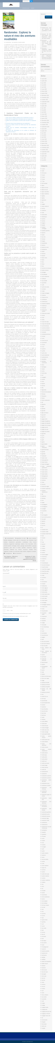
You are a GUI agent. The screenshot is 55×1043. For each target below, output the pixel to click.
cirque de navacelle (46, 323)
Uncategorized (8, 553)
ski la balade (44, 901)
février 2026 (44, 91)
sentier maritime (45, 876)
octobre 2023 (45, 149)
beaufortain (44, 243)
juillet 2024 (44, 130)
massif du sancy (45, 571)
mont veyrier (44, 600)
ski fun (43, 899)
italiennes (44, 496)
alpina (43, 198)
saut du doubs (45, 859)
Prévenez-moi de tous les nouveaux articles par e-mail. (16, 616)
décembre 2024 (45, 120)
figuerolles (44, 389)
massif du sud (45, 573)
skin (43, 909)
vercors (43, 986)
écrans (34, 542)
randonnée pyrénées (46, 812)
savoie (43, 861)
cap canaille (44, 280)
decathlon (44, 359)
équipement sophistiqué (14, 544)
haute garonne (45, 460)
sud (43, 924)
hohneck (44, 480)
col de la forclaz (45, 325)
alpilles (43, 195)
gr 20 (43, 435)
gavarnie (43, 404)
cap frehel (44, 282)
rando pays (44, 755)
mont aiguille (44, 590)
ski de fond (44, 894)
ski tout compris (45, 905)
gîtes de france (45, 412)
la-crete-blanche (10, 538)
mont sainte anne (46, 594)
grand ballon (44, 444)
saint (43, 849)
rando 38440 (44, 721)
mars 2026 (44, 89)
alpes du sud (45, 189)
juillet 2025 (44, 105)
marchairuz (44, 556)
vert (43, 990)
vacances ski (44, 953)
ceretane (44, 289)
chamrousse (44, 301)
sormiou (44, 913)
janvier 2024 (44, 143)
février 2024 (44, 141)
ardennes (44, 210)
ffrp (42, 387)
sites (43, 886)
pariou (43, 654)
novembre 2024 (45, 122)
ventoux (43, 984)
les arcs (43, 525)
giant (43, 406)
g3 (42, 402)
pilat (43, 672)
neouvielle (44, 624)
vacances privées (45, 951)
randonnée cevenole (46, 777)
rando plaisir (44, 759)
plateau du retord (46, 692)
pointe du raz (45, 696)
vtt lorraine (44, 1024)
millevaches (44, 585)
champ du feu (45, 297)
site (42, 884)
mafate (43, 546)
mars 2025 (44, 114)
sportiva (43, 921)
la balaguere (44, 506)
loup (43, 542)
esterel (43, 379)
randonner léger (45, 818)
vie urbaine (33, 551)
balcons (43, 232)
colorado (44, 332)
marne (43, 560)
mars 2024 (44, 139)
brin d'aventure (30, 540)
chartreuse (44, 305)
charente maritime (46, 303)
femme (43, 385)
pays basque (44, 662)
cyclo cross (44, 353)
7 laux (43, 181)
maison (43, 548)
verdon (43, 988)
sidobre (43, 882)
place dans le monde (15, 547)
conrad (43, 336)
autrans (43, 218)
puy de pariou (45, 709)
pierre (43, 670)
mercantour (44, 581)
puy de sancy (45, 711)
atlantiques (44, 216)
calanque (44, 278)
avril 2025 (44, 112)
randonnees (29, 547)
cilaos (43, 319)
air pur (30, 538)
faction (43, 383)
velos (43, 982)
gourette (44, 433)
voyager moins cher (46, 1015)
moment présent (7, 545)
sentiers (24, 551)
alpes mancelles (45, 191)
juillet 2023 (44, 155)
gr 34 (43, 437)
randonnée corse (45, 783)
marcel (43, 552)
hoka (43, 482)
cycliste (43, 350)
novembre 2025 (45, 97)
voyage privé (44, 1009)
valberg (43, 957)
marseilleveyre (45, 563)
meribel (43, 583)
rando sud (44, 761)
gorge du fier (44, 419)
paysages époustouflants (26, 545)
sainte (43, 851)
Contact (32, 8)
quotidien (24, 547)
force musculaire (29, 544)
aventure (34, 538)
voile (43, 1001)
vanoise (43, 965)
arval (43, 212)
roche (43, 838)
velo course (44, 969)
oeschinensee (45, 635)
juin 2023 (44, 158)
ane (43, 202)
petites (43, 664)
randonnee (44, 773)
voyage (43, 1005)
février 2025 (44, 116)
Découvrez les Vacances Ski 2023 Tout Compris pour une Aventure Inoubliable (46, 43)
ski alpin (43, 890)
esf (42, 375)
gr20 (43, 439)
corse (43, 338)
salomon (44, 855)
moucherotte (45, 610)
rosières (43, 844)
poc (43, 694)
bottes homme (45, 270)
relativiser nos (13, 549)
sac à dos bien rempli (17, 551)
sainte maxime (45, 853)
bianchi (43, 255)
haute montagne (45, 464)
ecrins (43, 371)
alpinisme (44, 200)
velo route (44, 976)
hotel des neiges (45, 486)
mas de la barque (46, 565)
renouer (20, 549)
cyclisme (44, 348)
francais (43, 394)
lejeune (43, 523)
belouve (43, 253)
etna (43, 381)
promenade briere (46, 702)
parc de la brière (45, 641)
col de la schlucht (45, 328)
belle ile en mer (45, 247)
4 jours (43, 177)
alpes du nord (45, 187)
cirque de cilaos (45, 321)
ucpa (43, 944)
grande (43, 451)
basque (43, 239)
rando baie (44, 723)
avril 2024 (44, 137)
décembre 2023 (45, 145)
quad (43, 717)
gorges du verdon (46, 431)
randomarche (45, 771)
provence (44, 707)
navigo (43, 622)
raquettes (44, 834)
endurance (6, 544)
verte (43, 992)
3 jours (43, 175)
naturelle (44, 620)
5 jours (43, 179)
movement (44, 616)
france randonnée (46, 400)
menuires (44, 577)
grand (43, 442)
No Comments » (18, 553)
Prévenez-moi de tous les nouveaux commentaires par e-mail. (17, 613)
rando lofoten (45, 741)
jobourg (43, 498)
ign (42, 494)
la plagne (44, 508)
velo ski (43, 978)
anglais (43, 204)
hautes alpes (44, 474)
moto (43, 608)
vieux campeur (45, 994)
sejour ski (44, 867)
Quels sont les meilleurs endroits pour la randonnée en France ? (20, 117)
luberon (43, 544)
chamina (44, 295)
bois (43, 266)
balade (43, 225)
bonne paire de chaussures (19, 540)
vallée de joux (45, 963)
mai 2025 (44, 110)
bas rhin (43, 237)
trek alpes (44, 940)
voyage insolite (45, 1007)
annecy (43, 208)
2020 (43, 170)
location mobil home (46, 533)
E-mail (4, 592)
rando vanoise (45, 767)
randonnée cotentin (46, 785)
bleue (43, 264)
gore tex (43, 417)
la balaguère (44, 504)
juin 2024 (44, 133)
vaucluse (44, 967)
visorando (44, 999)
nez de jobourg (45, 626)
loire (43, 535)
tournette (44, 936)
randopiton (44, 830)
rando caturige (45, 732)
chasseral (44, 307)
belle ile (43, 245)
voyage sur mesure (46, 1013)
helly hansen (44, 478)
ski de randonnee (46, 896)
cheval (43, 315)
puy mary (44, 713)
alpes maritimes (45, 193)
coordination (25, 542)
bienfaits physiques (8, 540)
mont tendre (44, 596)
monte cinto (44, 606)
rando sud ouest (45, 763)
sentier (43, 871)
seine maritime (45, 865)
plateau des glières (46, 686)
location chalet (45, 531)
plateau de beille (45, 682)
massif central (45, 567)
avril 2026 (44, 87)
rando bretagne (45, 727)
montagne (14, 545)
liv (42, 527)
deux (43, 364)
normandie (44, 633)
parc (43, 639)
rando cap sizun (45, 729)
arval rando (44, 214)
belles (43, 251)
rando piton (44, 757)
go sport (44, 414)
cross (43, 346)
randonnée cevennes (46, 775)
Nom (4, 586)
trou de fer (44, 942)
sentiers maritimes (46, 880)
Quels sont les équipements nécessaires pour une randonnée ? (19, 119)
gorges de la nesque (46, 425)
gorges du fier (45, 427)
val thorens (44, 955)
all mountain (44, 183)
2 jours (43, 168)
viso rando (44, 997)
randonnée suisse (46, 814)
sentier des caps (45, 874)
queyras (43, 719)
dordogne (44, 367)
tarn (43, 930)
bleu (43, 262)
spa (43, 917)
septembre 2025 (45, 101)
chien (43, 317)
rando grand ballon (46, 734)
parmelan (44, 656)
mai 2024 (44, 135)
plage (43, 680)
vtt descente (44, 1019)
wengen (43, 1028)
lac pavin (44, 519)
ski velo (43, 907)
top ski (43, 934)
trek (43, 938)
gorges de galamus (46, 421)
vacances (44, 949)
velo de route (45, 972)
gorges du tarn (45, 429)
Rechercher (43, 14)
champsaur (44, 299)
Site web (4, 598)
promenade (44, 700)
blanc (43, 259)
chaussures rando (46, 313)
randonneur (44, 822)
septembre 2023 (45, 151)
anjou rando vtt (45, 206)
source (43, 915)
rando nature (45, 752)
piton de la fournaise (46, 676)
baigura (43, 223)
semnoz (43, 869)
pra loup (44, 698)
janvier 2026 (44, 93)
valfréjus (43, 959)
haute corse (44, 458)
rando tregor (44, 765)
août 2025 (44, 103)
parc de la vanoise (46, 643)
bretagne (44, 272)
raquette (44, 832)
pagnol (43, 637)
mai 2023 (44, 160)
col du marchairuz (46, 330)
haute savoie (44, 469)
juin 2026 (44, 83)
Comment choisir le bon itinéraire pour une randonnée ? (18, 123)
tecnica (43, 932)
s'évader (11, 551)
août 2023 (44, 153)
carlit (43, 284)
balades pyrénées (46, 230)
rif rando (44, 836)
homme (43, 484)
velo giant (44, 974)
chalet (43, 291)
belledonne (44, 249)
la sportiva (44, 510)
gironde (43, 410)
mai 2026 (44, 85)
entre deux (44, 373)
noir (43, 629)
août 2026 (44, 78)
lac (42, 512)
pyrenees (44, 715)
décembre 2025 (45, 95)
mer (43, 579)
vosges (43, 1003)
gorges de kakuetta (46, 423)
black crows (44, 257)
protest (43, 704)
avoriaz (43, 221)
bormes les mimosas (46, 268)
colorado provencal (46, 334)
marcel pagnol (45, 554)
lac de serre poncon (46, 517)
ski (42, 888)
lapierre (43, 521)
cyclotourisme (45, 357)
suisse (43, 926)
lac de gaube (44, 515)
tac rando (44, 928)
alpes (43, 185)
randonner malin (45, 820)
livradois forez (45, 529)
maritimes (44, 558)
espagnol (44, 377)
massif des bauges (46, 569)
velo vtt (43, 980)
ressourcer (25, 549)
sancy (43, 857)
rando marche (45, 747)
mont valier (44, 598)
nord (43, 631)
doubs (43, 369)
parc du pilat (44, 645)
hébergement (45, 476)
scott (43, 863)
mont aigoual (45, 588)
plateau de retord (46, 684)
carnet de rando (45, 287)
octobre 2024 (45, 124)
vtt (42, 1017)
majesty (43, 550)
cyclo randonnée (45, 355)
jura (43, 500)
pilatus (43, 674)
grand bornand (45, 449)
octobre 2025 (45, 99)
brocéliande (44, 274)
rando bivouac (45, 725)
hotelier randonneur (46, 488)
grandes (43, 453)
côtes (30, 542)
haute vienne (44, 471)
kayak (43, 502)
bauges (43, 241)
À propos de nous (25, 8)
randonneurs (44, 824)
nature (18, 545)
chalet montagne (45, 293)
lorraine (43, 538)
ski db (43, 892)
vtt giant (43, 1022)
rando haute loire (45, 739)
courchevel (44, 342)
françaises (44, 396)
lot (42, 540)
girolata (43, 408)
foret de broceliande (46, 392)
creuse (43, 344)
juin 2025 (44, 108)
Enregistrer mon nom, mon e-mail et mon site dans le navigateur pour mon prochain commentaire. (20, 606)
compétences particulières (15, 542)
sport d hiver (44, 919)
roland (43, 840)
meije (43, 575)
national (43, 618)
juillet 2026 (44, 80)
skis (43, 911)
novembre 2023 (45, 147)
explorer (22, 544)
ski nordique (44, 903)
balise (43, 234)
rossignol (44, 846)
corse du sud (45, 340)
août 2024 (44, 128)
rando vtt (44, 769)
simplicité (29, 551)
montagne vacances (46, 604)
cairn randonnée (45, 276)
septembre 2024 (45, 126)
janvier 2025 (44, 118)
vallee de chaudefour (46, 961)
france (43, 398)
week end (44, 1026)
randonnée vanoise (46, 816)
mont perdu (44, 592)
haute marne (44, 462)
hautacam (44, 455)
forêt (35, 544)
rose (43, 842)
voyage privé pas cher (46, 1011)
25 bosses (44, 173)
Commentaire (6, 573)
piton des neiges (45, 678)
